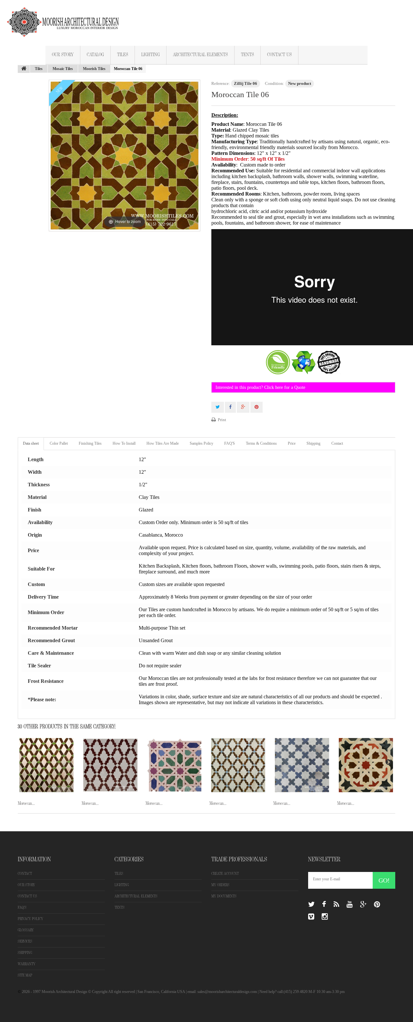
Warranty (26, 964)
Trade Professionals (239, 859)
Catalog (95, 54)
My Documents (224, 896)
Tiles (122, 54)
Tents (247, 54)
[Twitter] (311, 904)
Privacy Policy (30, 919)
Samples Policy (201, 443)
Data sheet (31, 443)
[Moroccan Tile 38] (110, 765)
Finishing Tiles (90, 443)
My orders (220, 885)
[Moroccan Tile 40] (238, 765)
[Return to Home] (24, 69)
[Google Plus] (363, 904)
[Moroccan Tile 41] (302, 765)
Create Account (225, 874)
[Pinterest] (377, 904)
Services (25, 941)
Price (292, 443)
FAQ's (22, 908)
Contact (337, 443)
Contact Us (279, 54)
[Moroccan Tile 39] (174, 765)
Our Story (63, 54)
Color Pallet (59, 443)
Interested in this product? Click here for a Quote (260, 387)
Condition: (274, 83)
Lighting (150, 54)
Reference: (220, 83)
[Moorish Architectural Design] (66, 18)
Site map (25, 975)
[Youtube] (350, 904)
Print (222, 419)
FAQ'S (229, 443)
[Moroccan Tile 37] (46, 765)
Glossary (26, 930)
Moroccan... (26, 803)
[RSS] (336, 904)
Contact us (27, 896)
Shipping (313, 443)
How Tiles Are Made (162, 443)
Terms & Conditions (261, 443)
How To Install (124, 443)
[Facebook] (324, 904)
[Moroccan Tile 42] (366, 765)
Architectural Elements (200, 54)
